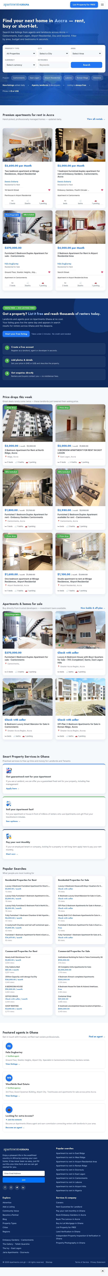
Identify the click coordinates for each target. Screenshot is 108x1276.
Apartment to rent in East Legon (70, 1174)
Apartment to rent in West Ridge (70, 1157)
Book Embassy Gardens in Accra (71, 1215)
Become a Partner (11, 1215)
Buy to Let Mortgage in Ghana (69, 1223)
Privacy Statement (97, 1262)
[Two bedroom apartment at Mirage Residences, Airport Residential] (28, 145)
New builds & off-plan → (93, 608)
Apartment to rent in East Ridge (70, 1153)
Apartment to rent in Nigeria (69, 1190)
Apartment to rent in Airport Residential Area (76, 1161)
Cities (5, 1227)
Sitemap (49, 1262)
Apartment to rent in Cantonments (71, 1178)
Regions (6, 1231)
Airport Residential (52, 78)
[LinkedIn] (23, 1187)
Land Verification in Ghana (68, 1231)
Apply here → (12, 788)
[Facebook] (5, 1187)
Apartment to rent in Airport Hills (71, 1186)
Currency (10, 60)
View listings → (13, 1064)
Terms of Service (82, 1262)
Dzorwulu (97, 78)
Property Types (9, 1223)
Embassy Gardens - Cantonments (18, 1240)
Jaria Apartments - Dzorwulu (16, 1252)
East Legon (34, 78)
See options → (13, 821)
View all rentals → (96, 119)
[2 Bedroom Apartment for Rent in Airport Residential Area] (80, 227)
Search (86, 64)
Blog (5, 1219)
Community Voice (11, 1211)
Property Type (12, 48)
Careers (59, 1202)
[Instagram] (11, 1187)
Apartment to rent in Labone (69, 1182)
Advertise (7, 1202)
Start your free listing (16, 333)
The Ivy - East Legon (12, 1248)
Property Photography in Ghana (70, 1243)
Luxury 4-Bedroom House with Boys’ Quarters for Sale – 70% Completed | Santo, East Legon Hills (80, 660)
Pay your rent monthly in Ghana (70, 1211)
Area (73, 48)
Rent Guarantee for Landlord (69, 1207)
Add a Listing (9, 1207)
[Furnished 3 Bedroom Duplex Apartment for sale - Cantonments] (28, 227)
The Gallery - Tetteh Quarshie (16, 1244)
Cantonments (19, 78)
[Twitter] (17, 1187)
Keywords (43, 60)
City (40, 48)
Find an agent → (97, 1036)
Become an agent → (15, 1127)
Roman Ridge (82, 78)
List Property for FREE (84, 4)
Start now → (12, 854)
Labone (68, 78)
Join (23, 1179)
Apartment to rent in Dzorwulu (70, 1170)
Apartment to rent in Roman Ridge (71, 1166)
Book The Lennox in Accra (68, 1219)
